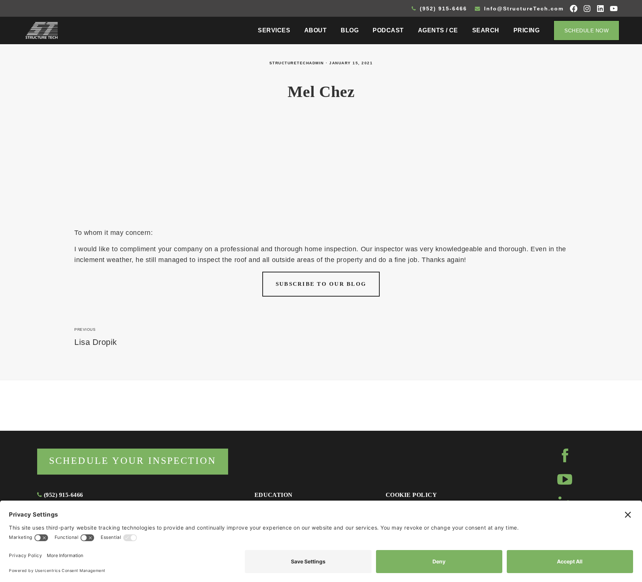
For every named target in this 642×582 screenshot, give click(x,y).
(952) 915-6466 (442, 9)
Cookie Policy (411, 495)
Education (273, 495)
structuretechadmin (296, 63)
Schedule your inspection (132, 460)
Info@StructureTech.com (523, 9)
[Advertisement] (321, 172)
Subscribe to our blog (321, 284)
